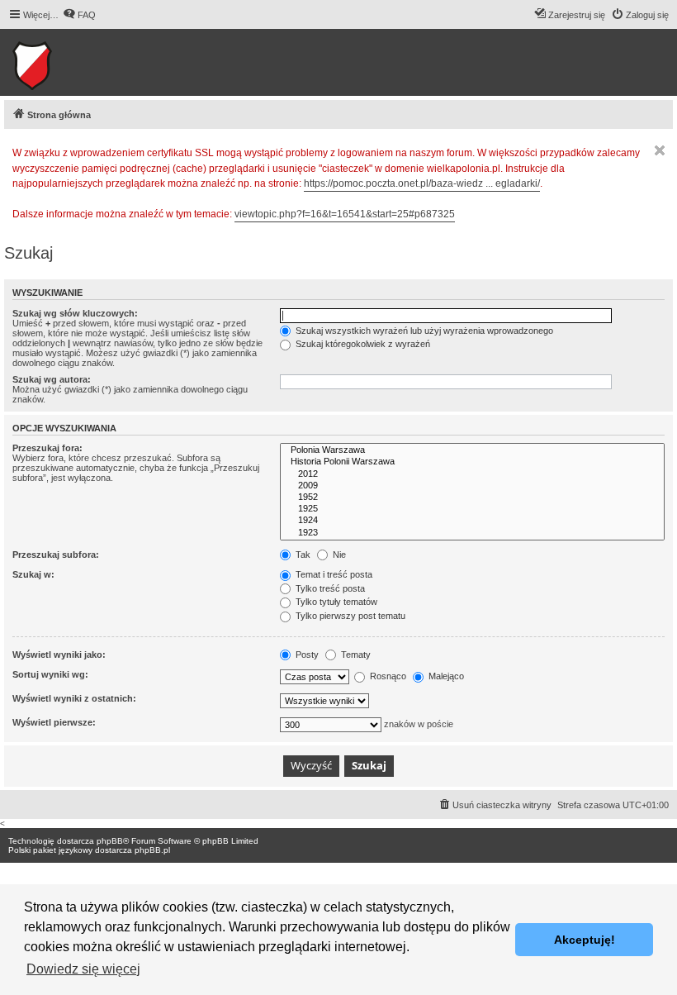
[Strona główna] (83, 62)
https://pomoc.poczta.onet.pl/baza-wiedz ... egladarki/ (422, 183)
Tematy (354, 654)
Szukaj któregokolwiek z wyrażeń (361, 344)
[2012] (472, 474)
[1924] (472, 520)
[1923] (472, 533)
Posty (306, 654)
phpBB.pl (152, 850)
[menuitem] (79, 15)
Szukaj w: (33, 574)
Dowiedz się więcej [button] (83, 969)
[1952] (472, 497)
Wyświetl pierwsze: (54, 722)
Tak (301, 554)
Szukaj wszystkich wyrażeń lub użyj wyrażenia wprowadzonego (423, 331)
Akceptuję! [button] (584, 939)
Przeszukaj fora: (47, 448)
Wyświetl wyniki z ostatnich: (74, 698)
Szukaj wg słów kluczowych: (75, 313)
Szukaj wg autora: (51, 379)
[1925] (472, 509)
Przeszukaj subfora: (55, 554)
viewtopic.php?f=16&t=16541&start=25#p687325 (344, 214)
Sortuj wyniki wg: (50, 674)
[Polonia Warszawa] (472, 450)
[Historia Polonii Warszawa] (472, 462)
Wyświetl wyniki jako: (59, 654)
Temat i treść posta (332, 574)
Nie (338, 554)
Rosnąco (386, 676)
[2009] (472, 486)
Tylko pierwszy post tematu (349, 616)
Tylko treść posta (329, 588)
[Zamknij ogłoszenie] (660, 150)
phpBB (110, 840)
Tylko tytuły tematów (335, 602)
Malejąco (445, 676)
